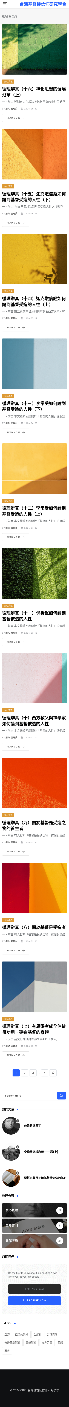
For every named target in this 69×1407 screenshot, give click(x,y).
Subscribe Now (34, 1300)
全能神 (38, 1334)
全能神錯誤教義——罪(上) (41, 1151)
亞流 (7, 1334)
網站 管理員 (11, 109)
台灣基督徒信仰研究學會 (43, 4)
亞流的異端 (21, 1334)
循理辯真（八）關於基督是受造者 (34, 927)
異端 (60, 1342)
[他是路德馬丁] (11, 1126)
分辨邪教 (31, 1342)
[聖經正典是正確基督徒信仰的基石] (11, 1178)
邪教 (7, 1350)
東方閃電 (47, 1342)
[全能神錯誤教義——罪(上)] (11, 1152)
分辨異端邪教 (12, 1342)
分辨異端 (52, 1334)
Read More (13, 118)
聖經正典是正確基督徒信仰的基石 (45, 1178)
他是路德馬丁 (32, 1125)
